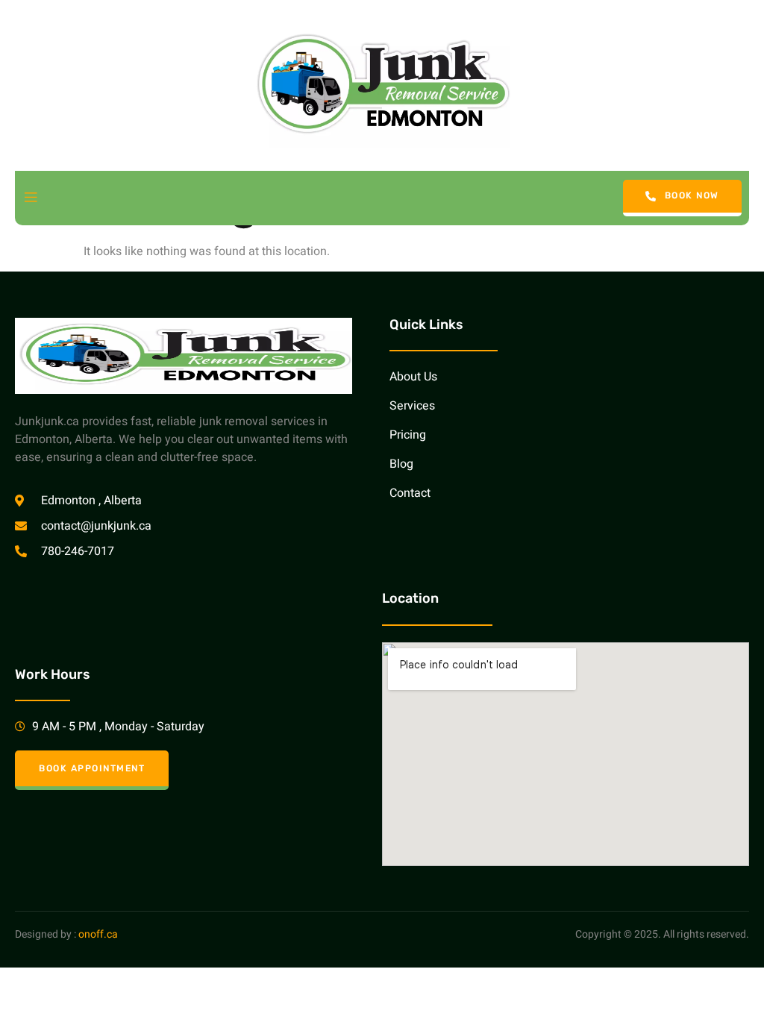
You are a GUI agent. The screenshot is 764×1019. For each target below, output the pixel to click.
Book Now (692, 196)
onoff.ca (98, 934)
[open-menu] (30, 198)
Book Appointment (92, 768)
